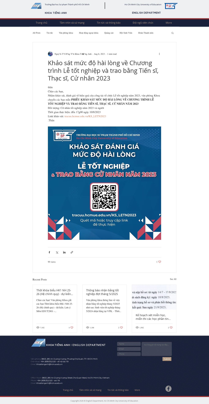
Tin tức (50, 32)
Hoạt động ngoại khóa (88, 32)
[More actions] (159, 54)
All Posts (36, 32)
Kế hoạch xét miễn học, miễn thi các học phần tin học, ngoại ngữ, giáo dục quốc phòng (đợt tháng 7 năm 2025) (152, 317)
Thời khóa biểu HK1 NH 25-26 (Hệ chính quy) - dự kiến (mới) (53, 292)
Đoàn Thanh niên (145, 32)
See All (173, 279)
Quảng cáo (109, 32)
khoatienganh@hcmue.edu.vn (49, 364)
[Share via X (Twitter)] (56, 252)
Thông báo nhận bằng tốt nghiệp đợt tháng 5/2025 (102, 292)
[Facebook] (168, 389)
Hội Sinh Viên (126, 32)
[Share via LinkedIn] (64, 252)
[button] (172, 33)
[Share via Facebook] (49, 252)
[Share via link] (71, 252)
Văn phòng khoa (66, 32)
